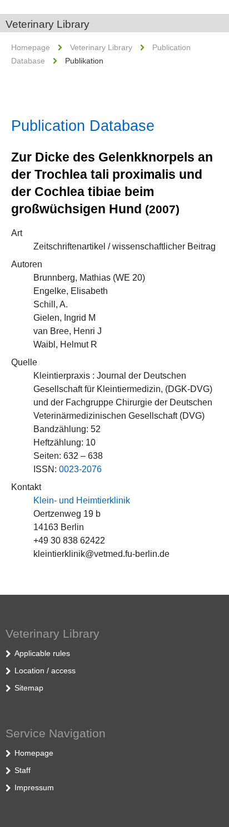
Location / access (45, 670)
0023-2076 (80, 469)
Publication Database (83, 126)
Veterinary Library (47, 24)
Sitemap (28, 687)
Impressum (34, 787)
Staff (22, 770)
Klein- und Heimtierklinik (81, 500)
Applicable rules (42, 653)
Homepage (30, 47)
